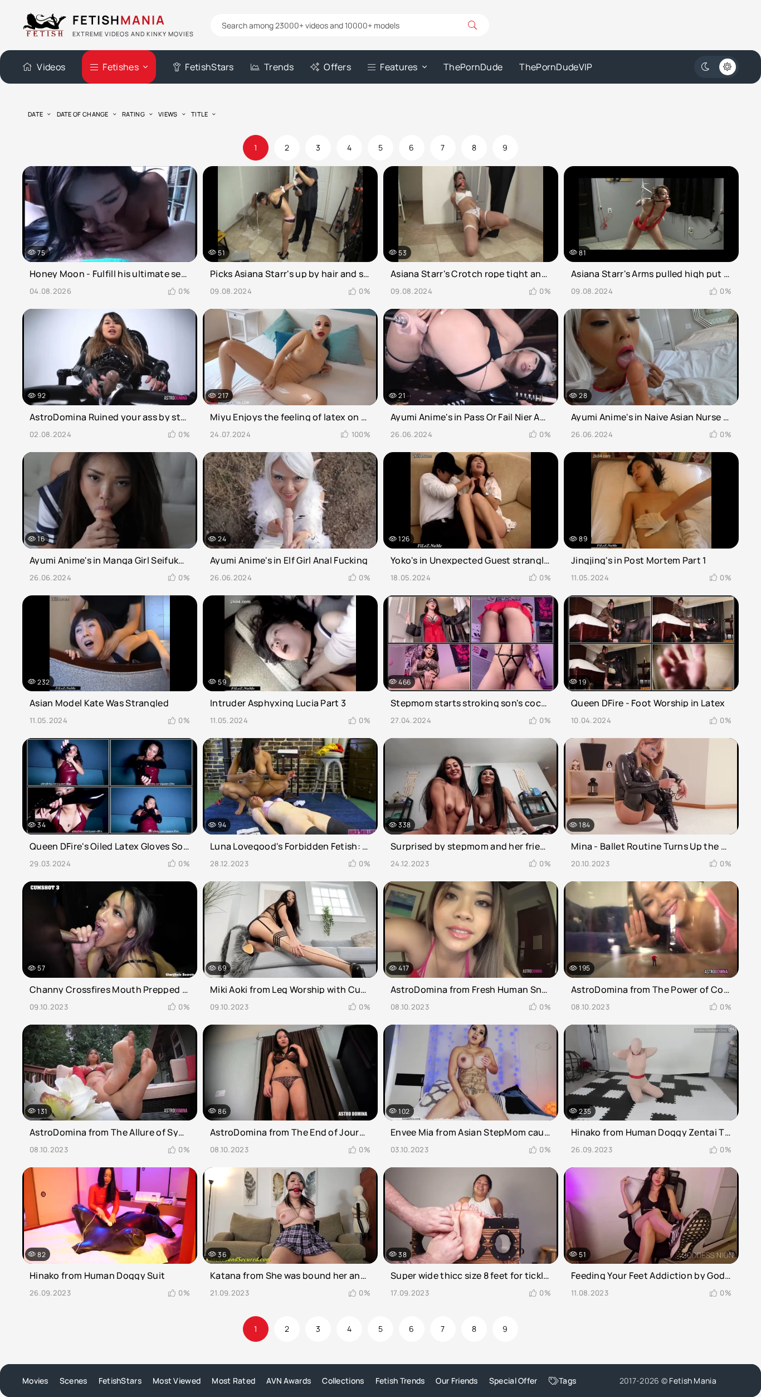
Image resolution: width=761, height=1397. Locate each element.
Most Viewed (177, 1380)
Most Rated (233, 1380)
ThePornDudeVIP (555, 67)
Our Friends (456, 1380)
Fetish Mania (692, 1380)
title (199, 114)
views (168, 114)
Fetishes (120, 67)
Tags (567, 1380)
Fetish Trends (400, 1380)
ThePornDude (473, 67)
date (35, 114)
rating (133, 114)
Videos (51, 67)
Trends (279, 67)
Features (398, 67)
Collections (343, 1380)
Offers (337, 67)
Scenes (73, 1380)
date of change (83, 114)
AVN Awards (288, 1380)
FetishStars (209, 67)
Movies (35, 1380)
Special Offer (513, 1380)
